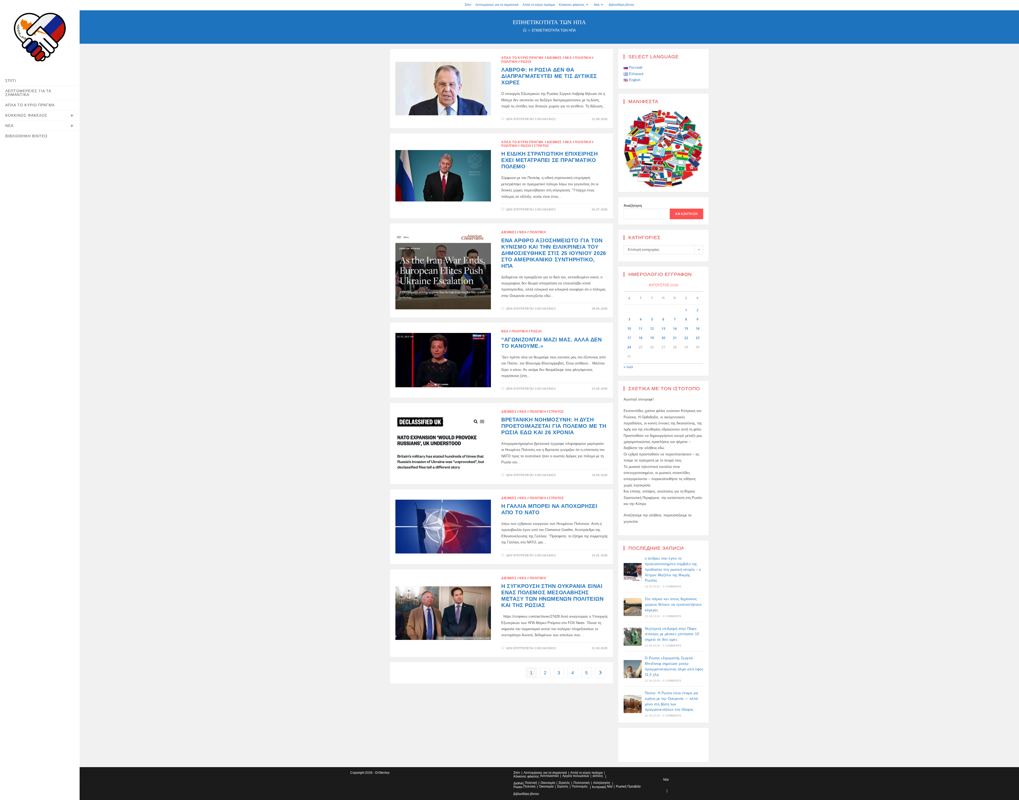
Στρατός (541, 146)
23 (698, 338)
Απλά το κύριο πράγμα (539, 5)
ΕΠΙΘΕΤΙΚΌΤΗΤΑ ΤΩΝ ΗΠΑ (554, 30)
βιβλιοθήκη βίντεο (621, 5)
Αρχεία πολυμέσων (575, 776)
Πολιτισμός (580, 786)
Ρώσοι (526, 62)
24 (629, 347)
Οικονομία (548, 783)
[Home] (524, 30)
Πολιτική (583, 58)
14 (675, 328)
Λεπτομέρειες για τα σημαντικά (497, 5)
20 (663, 338)
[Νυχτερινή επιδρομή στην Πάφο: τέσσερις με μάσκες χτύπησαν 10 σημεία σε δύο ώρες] (633, 637)
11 (640, 328)
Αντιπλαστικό (549, 776)
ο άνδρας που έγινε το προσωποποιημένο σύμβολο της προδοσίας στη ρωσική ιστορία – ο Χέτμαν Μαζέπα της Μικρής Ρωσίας (673, 569)
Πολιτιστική (581, 783)
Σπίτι (468, 5)
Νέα (596, 5)
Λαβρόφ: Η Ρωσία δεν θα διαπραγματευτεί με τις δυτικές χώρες (549, 76)
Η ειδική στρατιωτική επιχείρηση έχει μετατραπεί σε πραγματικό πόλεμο (549, 160)
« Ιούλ (628, 367)
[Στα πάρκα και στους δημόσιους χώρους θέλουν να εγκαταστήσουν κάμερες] (633, 607)
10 (629, 328)
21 (675, 338)
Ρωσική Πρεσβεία (628, 786)
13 (663, 328)
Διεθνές (554, 58)
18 (640, 338)
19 (652, 338)
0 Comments (672, 586)
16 (698, 328)
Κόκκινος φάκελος (572, 5)
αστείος (598, 776)
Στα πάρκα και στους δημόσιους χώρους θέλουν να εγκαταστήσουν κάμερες (673, 604)
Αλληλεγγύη (601, 783)
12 (652, 328)
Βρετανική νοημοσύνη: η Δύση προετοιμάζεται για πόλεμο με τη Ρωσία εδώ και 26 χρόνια (553, 426)
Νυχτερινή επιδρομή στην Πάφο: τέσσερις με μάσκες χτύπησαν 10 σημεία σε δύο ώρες (672, 634)
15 (686, 328)
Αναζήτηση (633, 206)
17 (629, 338)
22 (686, 338)
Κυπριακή (599, 787)
